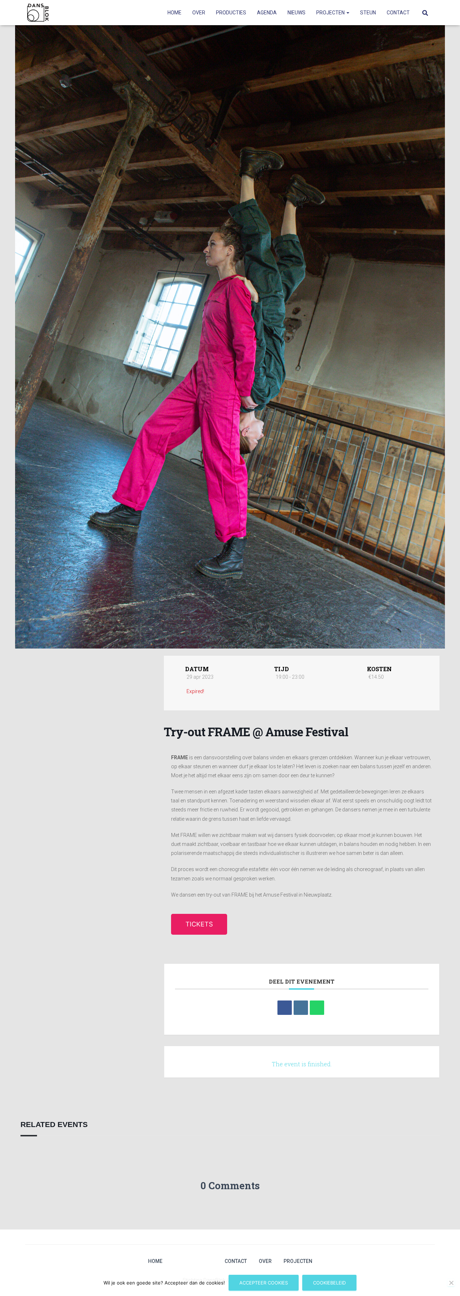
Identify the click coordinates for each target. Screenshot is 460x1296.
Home (155, 1261)
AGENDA (267, 12)
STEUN (368, 12)
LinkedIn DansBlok (212, 1261)
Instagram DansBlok (174, 1261)
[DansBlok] (38, 13)
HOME (174, 12)
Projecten (298, 1261)
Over (265, 1261)
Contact (236, 1261)
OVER (198, 12)
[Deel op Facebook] (284, 1007)
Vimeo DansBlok (200, 1261)
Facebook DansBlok (187, 1261)
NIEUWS (296, 12)
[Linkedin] (301, 1007)
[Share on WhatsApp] (317, 1007)
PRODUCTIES (231, 12)
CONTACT (398, 12)
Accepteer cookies (263, 1283)
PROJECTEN (331, 12)
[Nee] (451, 1282)
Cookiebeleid (329, 1283)
